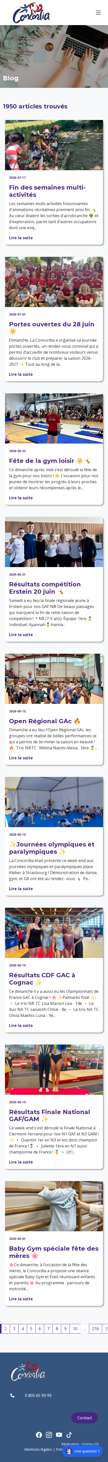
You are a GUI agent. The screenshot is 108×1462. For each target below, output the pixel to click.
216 (95, 1328)
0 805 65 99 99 (38, 1395)
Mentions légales (38, 1449)
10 (75, 1328)
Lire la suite (21, 237)
